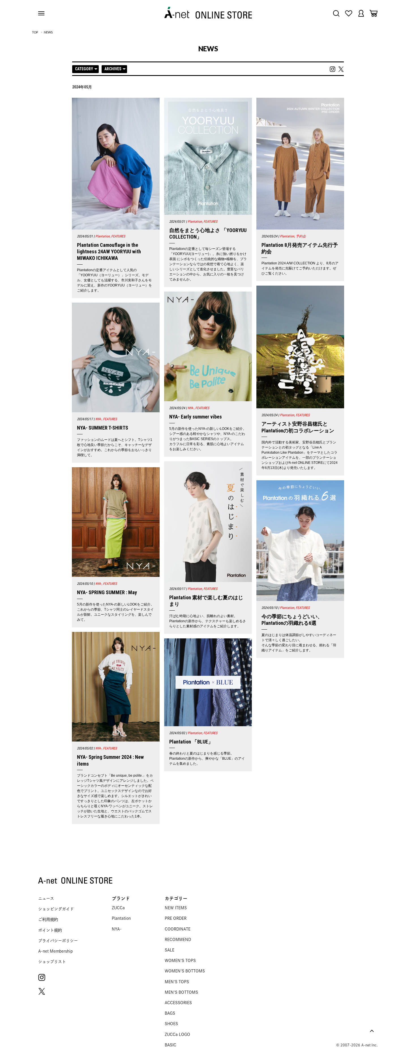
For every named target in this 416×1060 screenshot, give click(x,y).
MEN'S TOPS (177, 982)
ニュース (46, 898)
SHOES (171, 1024)
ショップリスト (52, 962)
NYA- (117, 929)
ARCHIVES (112, 69)
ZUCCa (118, 908)
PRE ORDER (175, 918)
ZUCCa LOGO (177, 1034)
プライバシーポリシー (58, 941)
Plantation (121, 918)
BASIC (170, 1045)
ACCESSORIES (178, 1003)
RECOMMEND (178, 940)
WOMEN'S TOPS (180, 961)
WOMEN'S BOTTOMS (185, 971)
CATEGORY (84, 69)
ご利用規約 (48, 919)
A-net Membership (55, 951)
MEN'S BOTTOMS (181, 992)
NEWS (48, 32)
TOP (35, 32)
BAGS (170, 1013)
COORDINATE (177, 929)
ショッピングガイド (56, 909)
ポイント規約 (50, 930)
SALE (169, 950)
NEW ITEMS (176, 908)
